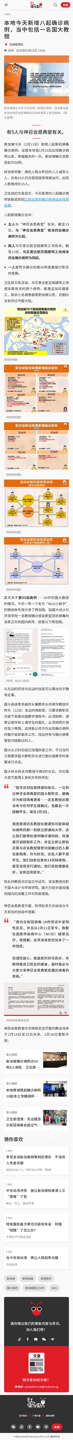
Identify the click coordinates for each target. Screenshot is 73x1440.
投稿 (65, 5)
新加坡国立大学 (34, 1288)
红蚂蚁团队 (17, 44)
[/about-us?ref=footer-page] (44, 1339)
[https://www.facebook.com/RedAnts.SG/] (27, 1339)
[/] (36, 5)
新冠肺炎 (46, 1278)
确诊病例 (12, 1288)
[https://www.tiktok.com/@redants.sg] (19, 1339)
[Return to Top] (65, 1434)
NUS (54, 1288)
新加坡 (11, 1278)
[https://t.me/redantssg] (52, 1339)
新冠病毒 (27, 1278)
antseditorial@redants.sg (41, 1387)
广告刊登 (36, 1415)
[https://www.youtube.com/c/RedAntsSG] (35, 1339)
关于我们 (23, 1415)
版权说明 (50, 1415)
